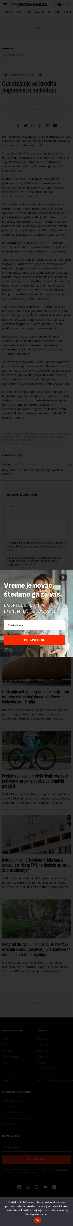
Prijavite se (34, 640)
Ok (37, 1220)
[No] (68, 1212)
